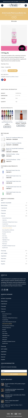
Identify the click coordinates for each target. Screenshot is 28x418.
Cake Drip (4, 220)
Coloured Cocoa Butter (18, 15)
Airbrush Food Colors (6, 218)
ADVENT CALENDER (6, 202)
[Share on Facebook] (2, 80)
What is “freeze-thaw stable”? (12, 400)
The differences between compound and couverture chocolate (14, 390)
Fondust (4, 233)
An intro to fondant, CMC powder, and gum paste (15, 384)
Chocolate (3, 210)
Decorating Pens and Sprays (8, 230)
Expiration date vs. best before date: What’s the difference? (15, 395)
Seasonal (3, 261)
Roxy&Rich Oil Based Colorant (8, 245)
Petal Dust (4, 243)
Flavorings (3, 250)
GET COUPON (22, 1)
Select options (21, 125)
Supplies (3, 263)
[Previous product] (15, 17)
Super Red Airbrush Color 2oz (7, 123)
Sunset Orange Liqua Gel (21, 122)
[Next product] (13, 17)
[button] (2, 5)
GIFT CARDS (4, 253)
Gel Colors (4, 235)
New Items (3, 258)
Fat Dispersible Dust (6, 231)
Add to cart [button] (7, 126)
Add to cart (12, 70)
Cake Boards (4, 208)
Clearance (3, 213)
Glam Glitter (5, 237)
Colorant (10, 15)
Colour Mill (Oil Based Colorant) (9, 226)
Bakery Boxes (4, 205)
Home (6, 15)
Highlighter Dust (5, 239)
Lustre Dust (4, 241)
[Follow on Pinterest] (7, 290)
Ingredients (3, 255)
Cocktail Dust (5, 224)
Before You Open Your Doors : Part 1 (13, 405)
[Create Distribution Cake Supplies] (14, 5)
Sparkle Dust (5, 247)
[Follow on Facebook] (2, 290)
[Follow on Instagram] (5, 290)
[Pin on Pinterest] (5, 80)
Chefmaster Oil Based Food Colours (9, 222)
